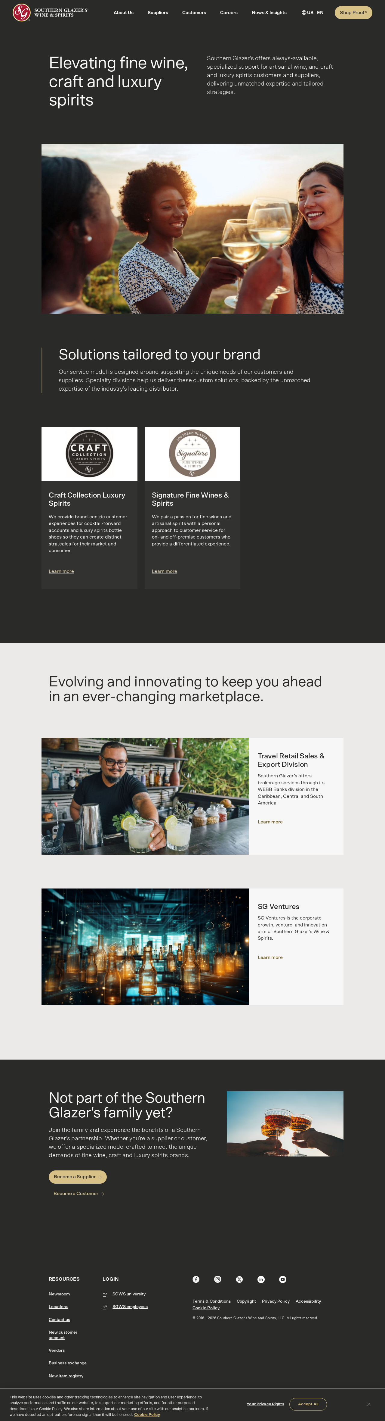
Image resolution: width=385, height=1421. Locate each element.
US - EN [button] (315, 13)
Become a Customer (76, 1193)
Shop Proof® (353, 12)
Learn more (61, 571)
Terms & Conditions (211, 1301)
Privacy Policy (276, 1301)
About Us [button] (124, 13)
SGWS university (129, 1294)
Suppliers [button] (158, 13)
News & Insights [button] (269, 13)
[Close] (368, 1403)
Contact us (59, 1320)
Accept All (308, 1404)
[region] (192, 1404)
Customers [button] (194, 13)
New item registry (66, 1376)
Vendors (57, 1350)
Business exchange (68, 1363)
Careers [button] (229, 13)
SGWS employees (130, 1307)
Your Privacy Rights (265, 1404)
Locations (58, 1307)
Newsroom (59, 1294)
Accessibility (308, 1301)
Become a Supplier (75, 1176)
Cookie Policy (206, 1308)
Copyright (246, 1301)
